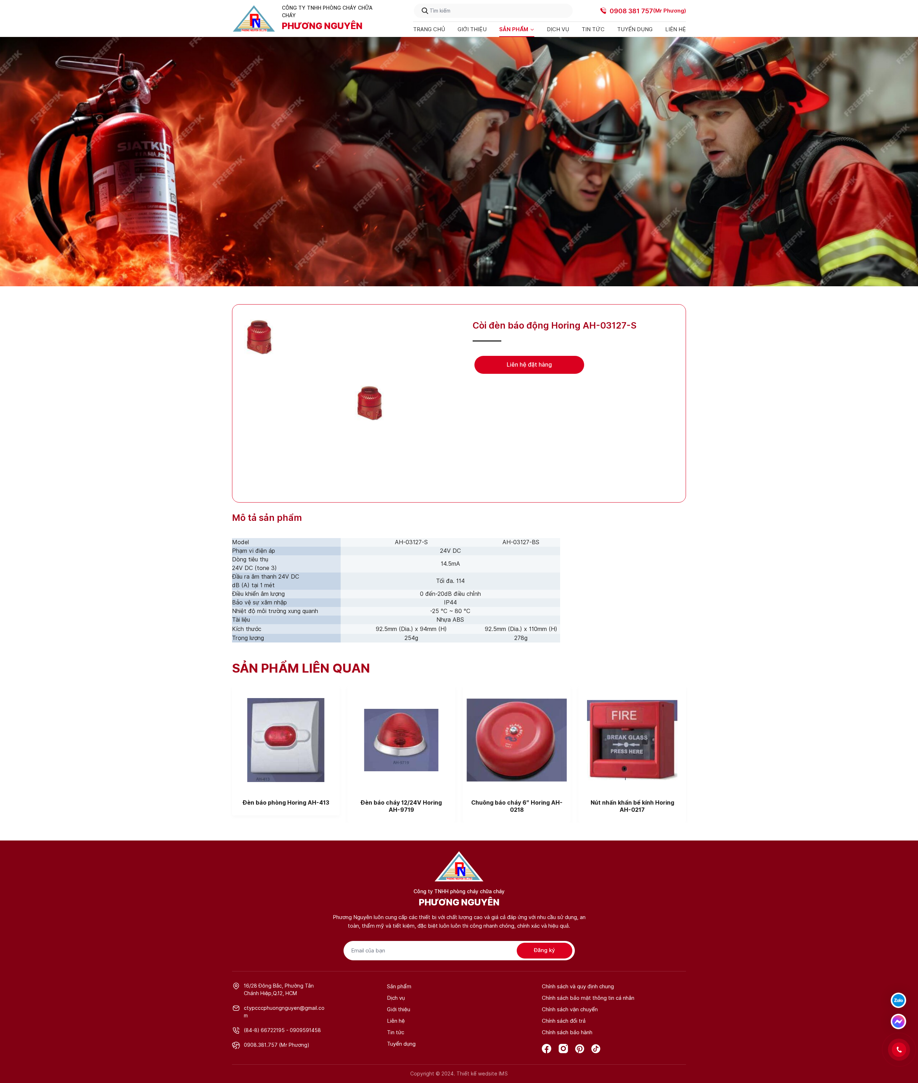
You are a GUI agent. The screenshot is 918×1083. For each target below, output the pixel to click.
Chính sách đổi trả (564, 1021)
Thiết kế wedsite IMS (482, 1074)
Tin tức (593, 29)
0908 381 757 (631, 11)
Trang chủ (429, 29)
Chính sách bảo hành (567, 1032)
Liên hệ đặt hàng (529, 364)
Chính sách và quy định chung (578, 986)
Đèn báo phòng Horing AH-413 (286, 802)
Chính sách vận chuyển (570, 1009)
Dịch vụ (558, 29)
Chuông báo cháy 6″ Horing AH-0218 (517, 806)
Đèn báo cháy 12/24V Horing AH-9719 (401, 806)
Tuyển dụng (635, 29)
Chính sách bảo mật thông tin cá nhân (588, 998)
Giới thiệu (472, 29)
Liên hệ (675, 29)
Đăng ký (544, 950)
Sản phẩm (513, 29)
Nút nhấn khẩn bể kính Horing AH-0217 (632, 806)
